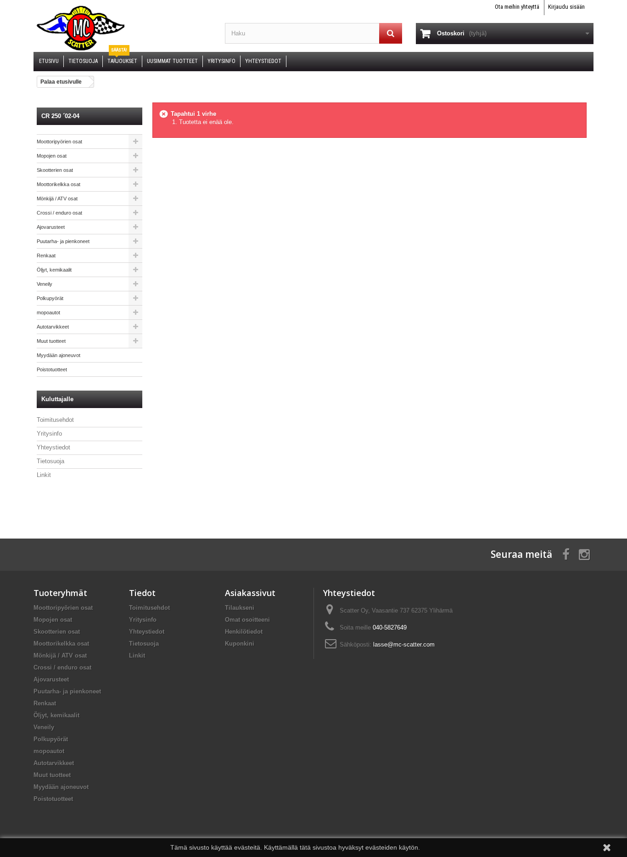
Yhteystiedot (53, 447)
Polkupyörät (50, 298)
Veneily (44, 284)
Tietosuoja (50, 461)
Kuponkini (239, 643)
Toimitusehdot (55, 419)
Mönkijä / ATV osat (57, 198)
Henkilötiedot (244, 631)
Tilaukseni (239, 607)
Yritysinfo (49, 433)
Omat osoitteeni (247, 619)
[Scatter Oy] (122, 27)
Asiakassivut (250, 592)
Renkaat (46, 255)
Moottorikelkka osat (58, 184)
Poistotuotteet (52, 369)
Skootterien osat (55, 170)
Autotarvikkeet (53, 326)
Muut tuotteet (51, 341)
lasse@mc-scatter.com (404, 644)
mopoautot (48, 312)
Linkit (44, 474)
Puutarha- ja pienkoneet (63, 241)
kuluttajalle (57, 399)
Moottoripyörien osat (59, 141)
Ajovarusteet (51, 227)
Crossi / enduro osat (59, 213)
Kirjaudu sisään (566, 6)
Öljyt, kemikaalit (54, 269)
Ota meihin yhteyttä (517, 6)
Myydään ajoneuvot (58, 355)
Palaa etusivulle (61, 82)
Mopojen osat (52, 156)
